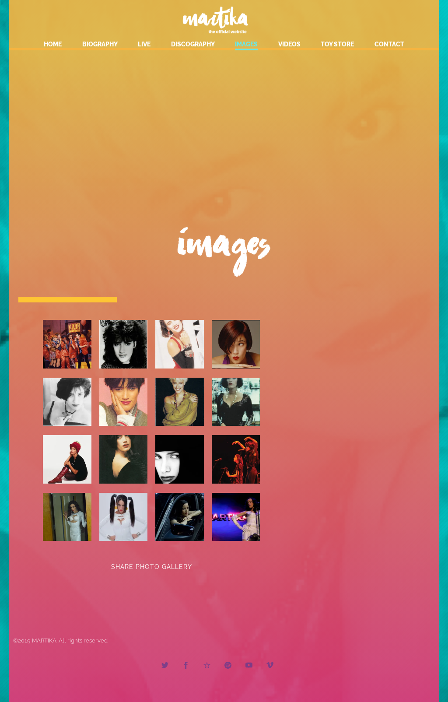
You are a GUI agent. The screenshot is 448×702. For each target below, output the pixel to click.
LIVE (144, 44)
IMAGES (246, 44)
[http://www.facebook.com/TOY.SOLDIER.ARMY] (185, 666)
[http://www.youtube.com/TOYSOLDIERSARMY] (248, 666)
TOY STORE (337, 44)
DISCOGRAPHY (193, 44)
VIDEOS (289, 44)
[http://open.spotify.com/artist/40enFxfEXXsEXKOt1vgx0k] (227, 666)
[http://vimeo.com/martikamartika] (269, 666)
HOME (53, 44)
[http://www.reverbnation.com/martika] (206, 666)
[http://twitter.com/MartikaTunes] (164, 666)
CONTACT (389, 44)
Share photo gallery (151, 566)
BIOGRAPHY (100, 44)
